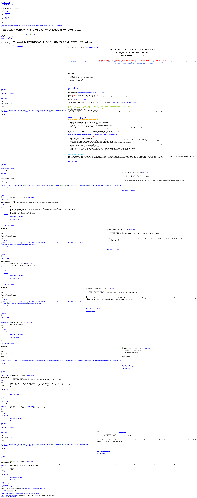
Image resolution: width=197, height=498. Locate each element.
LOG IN (6, 21)
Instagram (30, 493)
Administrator (4, 98)
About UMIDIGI (5, 493)
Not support (133, 190)
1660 (2, 93)
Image (6, 486)
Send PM (6, 114)
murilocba (3, 371)
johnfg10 (3, 456)
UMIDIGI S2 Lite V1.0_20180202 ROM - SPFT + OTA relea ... (46, 25)
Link (9, 486)
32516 (5, 107)
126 (8, 258)
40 (7, 460)
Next (13, 37)
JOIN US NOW (8, 22)
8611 (6, 93)
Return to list (4, 38)
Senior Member (4, 263)
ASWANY (3, 254)
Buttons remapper (182, 298)
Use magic (70, 161)
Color (3, 486)
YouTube (25, 493)
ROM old (26, 25)
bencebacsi (3, 34)
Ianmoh (2, 195)
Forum (7, 13)
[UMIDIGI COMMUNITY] (9, 5)
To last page (18, 491)
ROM (6, 14)
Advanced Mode (5, 485)
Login (21, 488)
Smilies (19, 486)
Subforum (21, 25)
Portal (7, 18)
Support (127, 190)
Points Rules (4, 491)
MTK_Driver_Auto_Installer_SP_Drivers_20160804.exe (123, 102)
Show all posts (25, 34)
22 (7, 199)
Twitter (21, 493)
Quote (12, 486)
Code (15, 486)
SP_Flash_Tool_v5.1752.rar (79, 99)
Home (6, 11)
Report (75, 161)
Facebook (7, 17)
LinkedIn (35, 493)
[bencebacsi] (1, 26)
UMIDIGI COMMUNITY (7, 25)
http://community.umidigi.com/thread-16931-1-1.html (91, 92)
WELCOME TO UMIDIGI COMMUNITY (35, 488)
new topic (9, 38)
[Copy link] (37, 34)
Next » (2, 482)
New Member (4, 204)
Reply (69, 159)
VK (39, 493)
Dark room (12, 493)
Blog (6, 15)
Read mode (95, 47)
